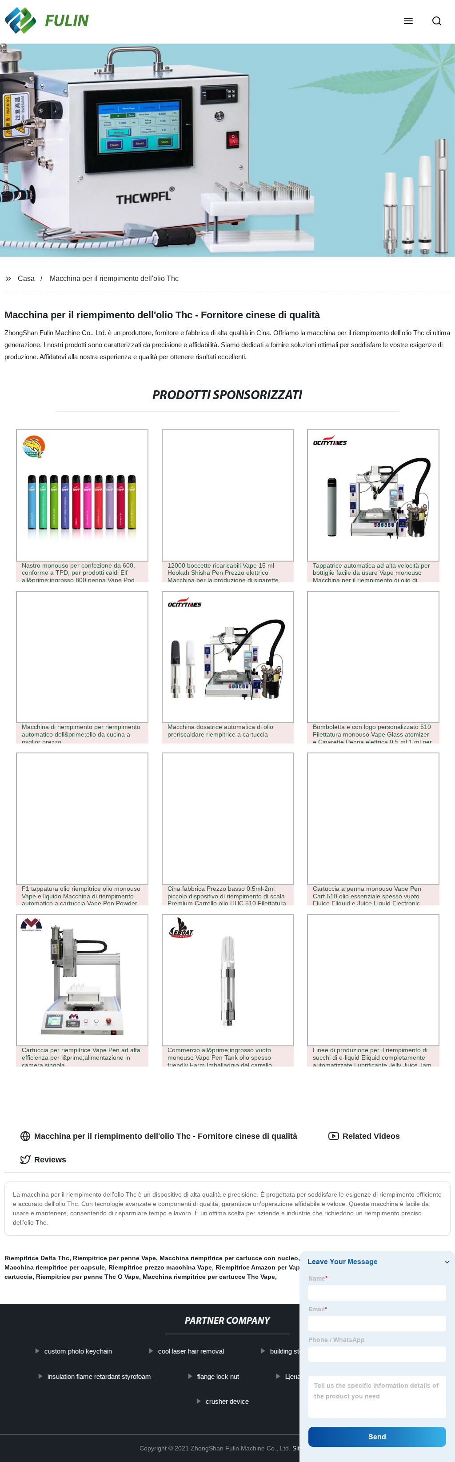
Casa (26, 278)
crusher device (227, 1401)
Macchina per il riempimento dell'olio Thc (114, 278)
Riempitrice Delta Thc (36, 1258)
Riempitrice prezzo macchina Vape (160, 1267)
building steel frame (298, 1351)
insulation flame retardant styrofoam (99, 1376)
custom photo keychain (78, 1351)
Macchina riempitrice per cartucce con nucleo (229, 1258)
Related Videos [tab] (371, 1136)
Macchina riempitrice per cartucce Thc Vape (209, 1276)
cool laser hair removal (191, 1351)
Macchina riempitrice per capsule (54, 1267)
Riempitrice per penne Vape (114, 1258)
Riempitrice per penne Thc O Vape (87, 1276)
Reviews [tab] (50, 1159)
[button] (408, 22)
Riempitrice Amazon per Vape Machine (273, 1267)
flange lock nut (218, 1376)
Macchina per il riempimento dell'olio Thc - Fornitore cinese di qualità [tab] (165, 1136)
